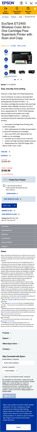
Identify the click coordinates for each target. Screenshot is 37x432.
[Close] (18, 427)
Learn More (11, 193)
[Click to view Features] (6, 67)
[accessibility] (21, 3)
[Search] (26, 3)
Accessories (6, 238)
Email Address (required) (10, 359)
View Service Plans (11, 199)
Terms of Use (26, 389)
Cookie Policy (19, 411)
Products (5, 333)
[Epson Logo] (8, 2)
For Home (5, 17)
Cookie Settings (23, 409)
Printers (13, 17)
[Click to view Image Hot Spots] (6, 52)
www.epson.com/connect (14, 314)
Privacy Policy (6, 391)
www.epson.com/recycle (7, 321)
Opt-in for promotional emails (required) (17, 376)
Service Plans (7, 242)
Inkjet (20, 17)
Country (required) (8, 367)
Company (6, 349)
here (12, 420)
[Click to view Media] (6, 60)
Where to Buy (7, 210)
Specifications (7, 230)
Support (4, 156)
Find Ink (4, 152)
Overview (5, 226)
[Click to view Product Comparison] (6, 74)
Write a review (21, 46)
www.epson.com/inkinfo (20, 298)
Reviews (5, 234)
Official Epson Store (9, 344)
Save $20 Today (8, 174)
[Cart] (31, 3)
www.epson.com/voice (11, 303)
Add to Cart (7, 205)
